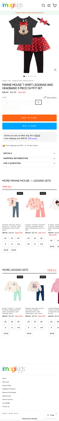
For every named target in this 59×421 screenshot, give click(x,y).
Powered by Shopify (29, 419)
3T (24, 102)
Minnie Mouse (28, 81)
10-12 (14, 108)
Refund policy (6, 396)
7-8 (5, 108)
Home (4, 81)
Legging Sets (17, 81)
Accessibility (6, 403)
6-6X (46, 102)
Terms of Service (7, 399)
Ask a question (12, 163)
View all (7, 187)
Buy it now (29, 126)
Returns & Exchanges (9, 392)
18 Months (7, 102)
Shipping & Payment (8, 389)
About (4, 378)
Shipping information (15, 158)
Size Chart (5, 382)
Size (29, 97)
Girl (9, 81)
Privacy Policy (6, 385)
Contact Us (5, 406)
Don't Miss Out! (10, 413)
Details (7, 153)
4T (31, 102)
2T (17, 102)
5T (38, 102)
